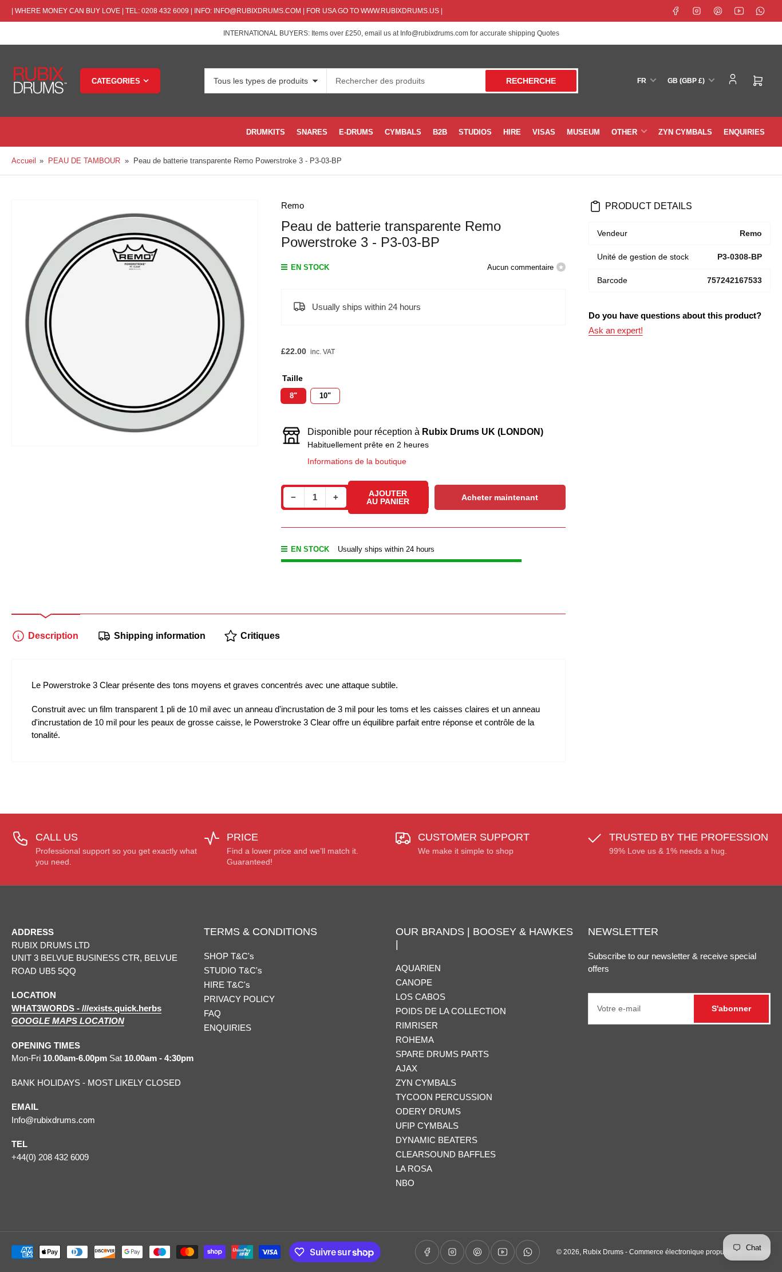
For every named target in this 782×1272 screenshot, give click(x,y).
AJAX (406, 1068)
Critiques (260, 636)
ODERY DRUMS (428, 1111)
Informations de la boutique (356, 461)
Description (53, 636)
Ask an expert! (616, 330)
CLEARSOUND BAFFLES (446, 1154)
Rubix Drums (603, 1252)
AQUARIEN (418, 968)
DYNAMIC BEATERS (436, 1140)
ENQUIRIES (744, 132)
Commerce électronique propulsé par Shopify (700, 1252)
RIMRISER (417, 1025)
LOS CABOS (420, 997)
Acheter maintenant (499, 497)
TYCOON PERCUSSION (444, 1097)
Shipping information (160, 636)
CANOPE (414, 982)
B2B (440, 132)
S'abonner (731, 1008)
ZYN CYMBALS (685, 132)
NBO (405, 1183)
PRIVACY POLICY (239, 999)
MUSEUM (583, 132)
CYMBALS (403, 132)
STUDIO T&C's (233, 970)
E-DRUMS (356, 132)
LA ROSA (414, 1168)
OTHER (624, 132)
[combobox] (452, 80)
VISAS (543, 132)
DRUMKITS (265, 132)
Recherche (531, 80)
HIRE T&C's (227, 985)
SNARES (312, 132)
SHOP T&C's (229, 956)
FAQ (212, 1013)
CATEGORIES (116, 81)
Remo (292, 205)
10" (325, 395)
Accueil (23, 160)
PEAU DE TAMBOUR (84, 160)
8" (293, 395)
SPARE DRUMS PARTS (442, 1054)
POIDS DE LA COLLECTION (451, 1011)
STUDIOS (475, 132)
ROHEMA (415, 1040)
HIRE (512, 132)
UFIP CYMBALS (427, 1125)
